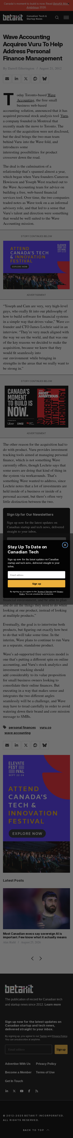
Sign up (36, 583)
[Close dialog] (65, 545)
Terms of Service (45, 591)
